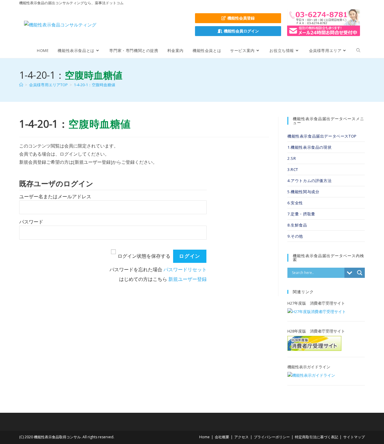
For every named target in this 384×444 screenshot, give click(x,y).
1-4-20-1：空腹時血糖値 (94, 84)
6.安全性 (295, 202)
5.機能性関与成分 (303, 191)
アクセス (241, 436)
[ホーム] (21, 84)
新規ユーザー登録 (187, 279)
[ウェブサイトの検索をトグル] (358, 50)
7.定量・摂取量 (301, 214)
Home (204, 436)
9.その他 (295, 236)
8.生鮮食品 (297, 225)
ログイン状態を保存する (144, 256)
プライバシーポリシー (272, 436)
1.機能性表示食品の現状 (309, 147)
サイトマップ (354, 436)
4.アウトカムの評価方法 (309, 180)
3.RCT (292, 169)
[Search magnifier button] (360, 273)
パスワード (31, 221)
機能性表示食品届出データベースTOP (322, 136)
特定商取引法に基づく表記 (316, 436)
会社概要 (222, 436)
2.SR (291, 158)
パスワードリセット (185, 269)
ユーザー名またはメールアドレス (55, 196)
